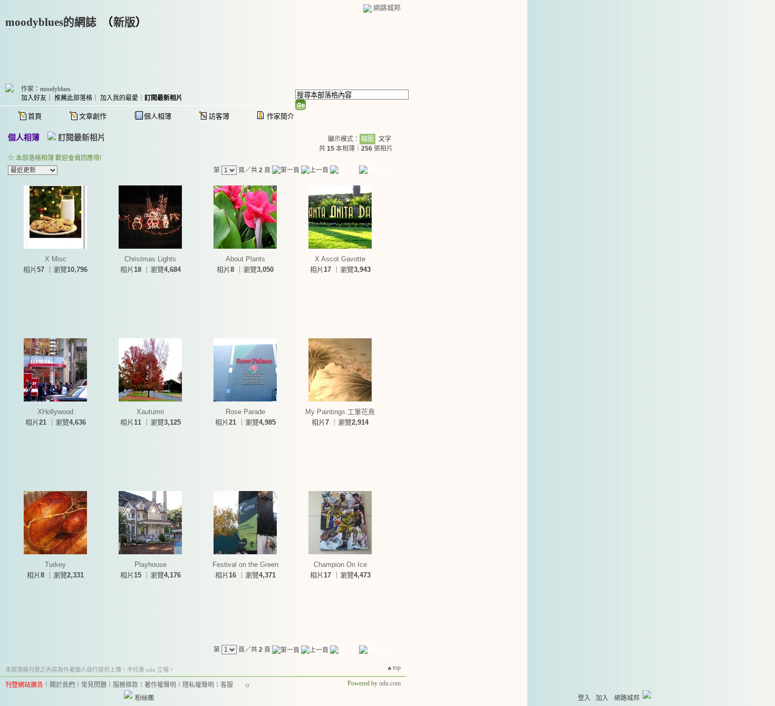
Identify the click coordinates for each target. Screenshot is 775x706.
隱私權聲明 (198, 685)
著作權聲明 (160, 685)
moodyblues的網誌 (50, 22)
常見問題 (93, 685)
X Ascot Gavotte (340, 259)
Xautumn (150, 412)
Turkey (55, 564)
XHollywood (55, 412)
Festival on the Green (245, 564)
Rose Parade (245, 412)
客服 (226, 685)
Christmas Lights (150, 259)
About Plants (245, 259)
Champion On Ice (340, 564)
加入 (602, 698)
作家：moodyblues (46, 89)
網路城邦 (387, 8)
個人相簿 (157, 116)
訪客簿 (219, 116)
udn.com (390, 683)
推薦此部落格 (73, 98)
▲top (393, 667)
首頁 (35, 116)
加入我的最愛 (119, 98)
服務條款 (125, 685)
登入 (584, 698)
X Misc (55, 259)
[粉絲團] (128, 694)
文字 (385, 139)
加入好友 (33, 98)
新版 (124, 22)
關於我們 (62, 685)
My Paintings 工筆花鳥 (340, 412)
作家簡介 (280, 116)
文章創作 (92, 116)
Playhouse (150, 564)
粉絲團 (144, 698)
